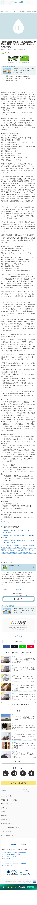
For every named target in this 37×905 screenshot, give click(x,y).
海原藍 (34, 690)
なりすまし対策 (22, 863)
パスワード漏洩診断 (6, 854)
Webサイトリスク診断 (15, 854)
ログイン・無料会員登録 (18, 783)
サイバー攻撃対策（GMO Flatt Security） (10, 863)
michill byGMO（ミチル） (7, 11)
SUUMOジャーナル (7, 522)
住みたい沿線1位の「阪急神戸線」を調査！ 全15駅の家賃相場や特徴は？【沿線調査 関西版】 (17, 546)
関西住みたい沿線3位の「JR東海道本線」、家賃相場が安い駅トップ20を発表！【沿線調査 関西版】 (17, 551)
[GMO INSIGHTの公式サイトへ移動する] (18, 843)
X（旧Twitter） (18, 589)
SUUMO (7, 52)
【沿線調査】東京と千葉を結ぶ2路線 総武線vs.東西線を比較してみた (18, 536)
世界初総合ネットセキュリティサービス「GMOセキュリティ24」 (15, 852)
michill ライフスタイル (31, 662)
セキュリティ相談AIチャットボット (9, 856)
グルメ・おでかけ (19, 11)
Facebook (6, 589)
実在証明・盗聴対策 (6, 858)
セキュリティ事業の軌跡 (7, 865)
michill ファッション (31, 721)
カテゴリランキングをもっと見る (18, 704)
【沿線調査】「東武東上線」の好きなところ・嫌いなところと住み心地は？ (18, 541)
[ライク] (35, 1)
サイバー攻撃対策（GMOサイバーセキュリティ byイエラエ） (14, 860)
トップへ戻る (17, 636)
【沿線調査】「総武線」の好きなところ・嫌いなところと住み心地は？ (18, 531)
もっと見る (18, 762)
